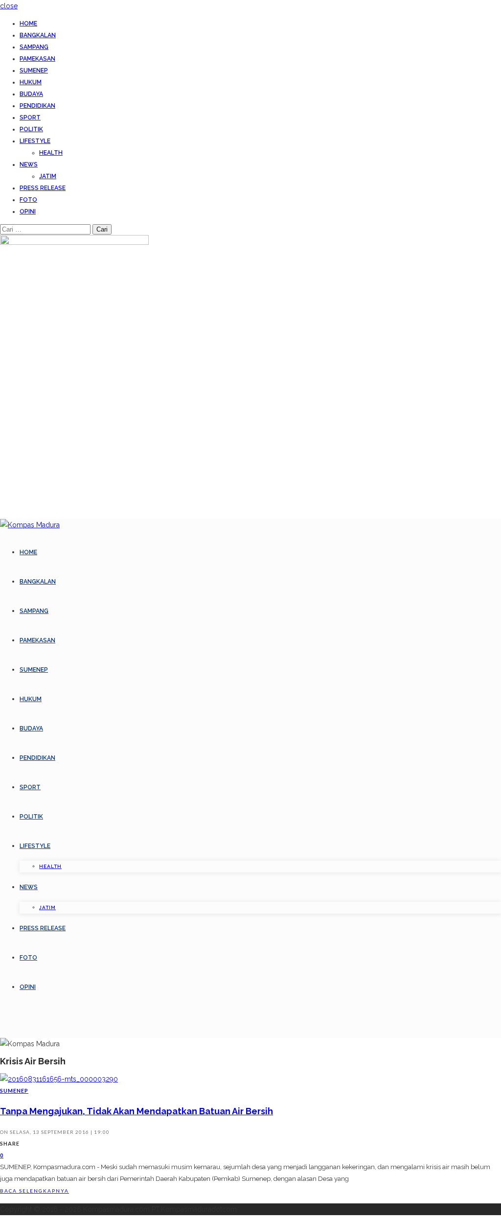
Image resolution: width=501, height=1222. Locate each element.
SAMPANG (34, 47)
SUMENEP (34, 70)
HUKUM (31, 82)
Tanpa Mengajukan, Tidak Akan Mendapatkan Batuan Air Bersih (136, 1111)
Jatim (47, 176)
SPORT (30, 117)
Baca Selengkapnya (34, 1191)
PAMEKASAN (37, 58)
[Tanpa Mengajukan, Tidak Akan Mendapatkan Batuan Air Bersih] (59, 1079)
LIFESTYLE (35, 141)
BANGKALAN (38, 35)
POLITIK (31, 129)
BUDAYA (31, 94)
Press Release (43, 188)
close (9, 6)
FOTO (28, 199)
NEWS (29, 164)
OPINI (28, 211)
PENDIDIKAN (37, 105)
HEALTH (51, 152)
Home (28, 23)
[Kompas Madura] (30, 525)
